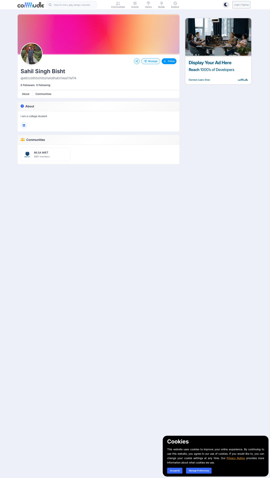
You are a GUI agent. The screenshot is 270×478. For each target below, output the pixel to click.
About (29, 106)
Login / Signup (241, 4)
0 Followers (28, 85)
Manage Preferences (199, 470)
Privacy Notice (236, 458)
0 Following (43, 85)
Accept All (175, 470)
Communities (35, 140)
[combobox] (71, 4)
